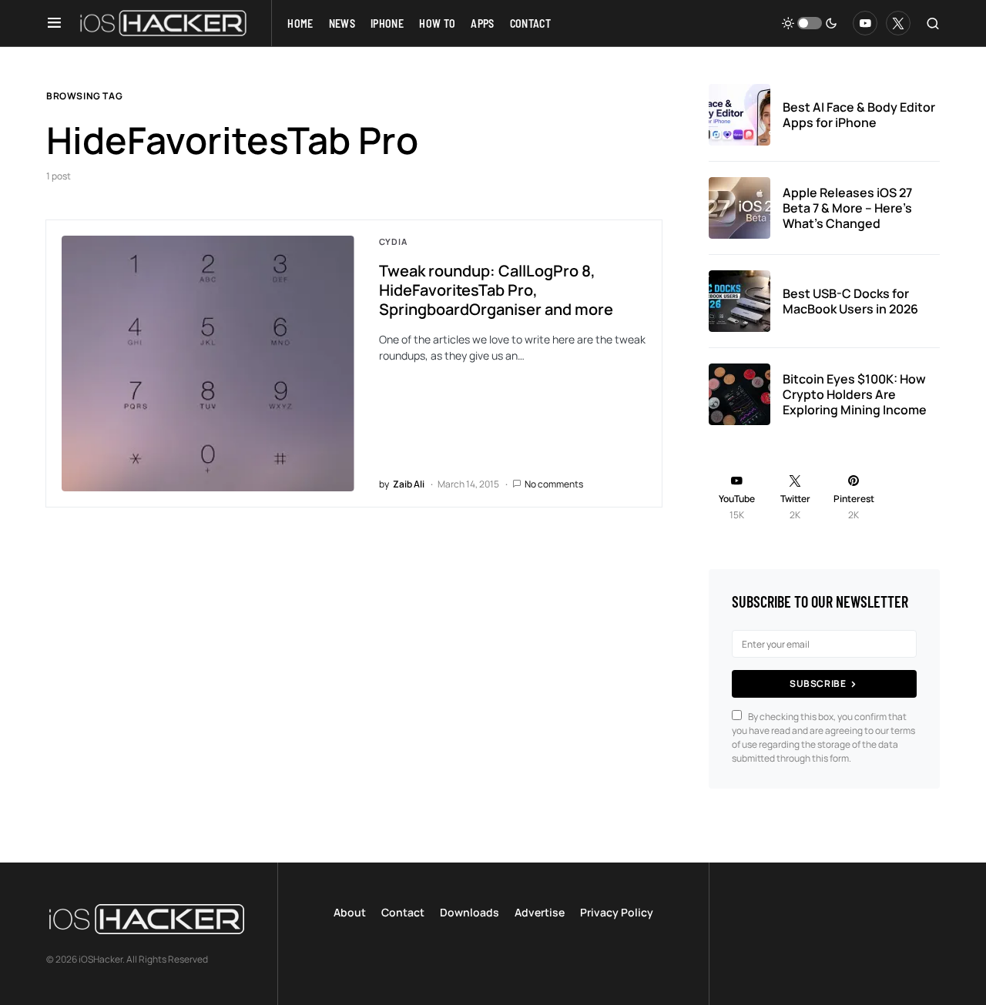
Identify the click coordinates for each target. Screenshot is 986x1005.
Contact (402, 912)
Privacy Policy (616, 912)
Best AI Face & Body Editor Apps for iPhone (859, 115)
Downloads (469, 912)
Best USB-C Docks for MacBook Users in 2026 (850, 301)
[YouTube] (865, 23)
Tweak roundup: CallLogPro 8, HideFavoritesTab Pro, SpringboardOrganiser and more (496, 290)
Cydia (393, 241)
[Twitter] (898, 23)
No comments (554, 484)
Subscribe (818, 683)
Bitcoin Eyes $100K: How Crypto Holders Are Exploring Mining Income (855, 394)
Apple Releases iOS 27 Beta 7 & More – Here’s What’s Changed (847, 208)
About (350, 912)
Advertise (540, 912)
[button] (54, 23)
